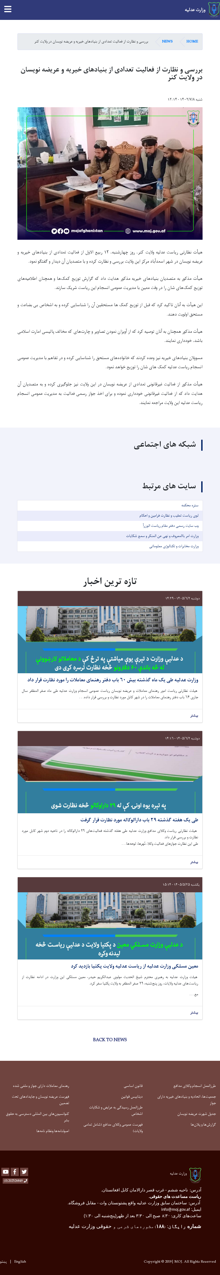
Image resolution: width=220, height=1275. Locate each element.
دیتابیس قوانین (132, 1096)
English (20, 1262)
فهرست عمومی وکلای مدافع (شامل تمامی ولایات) (112, 1127)
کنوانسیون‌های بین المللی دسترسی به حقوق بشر (37, 1117)
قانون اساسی (133, 1086)
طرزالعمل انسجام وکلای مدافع (194, 1086)
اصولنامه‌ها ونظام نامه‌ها (52, 1131)
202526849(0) (13, 1181)
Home (192, 41)
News (167, 41)
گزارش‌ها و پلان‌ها (203, 1124)
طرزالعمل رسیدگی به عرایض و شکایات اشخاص (115, 1110)
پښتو (3, 1262)
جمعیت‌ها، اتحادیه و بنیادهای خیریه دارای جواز (186, 1099)
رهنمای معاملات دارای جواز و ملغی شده (41, 1086)
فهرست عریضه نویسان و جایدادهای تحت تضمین (40, 1099)
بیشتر (194, 716)
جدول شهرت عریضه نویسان (196, 1114)
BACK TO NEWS (110, 1040)
